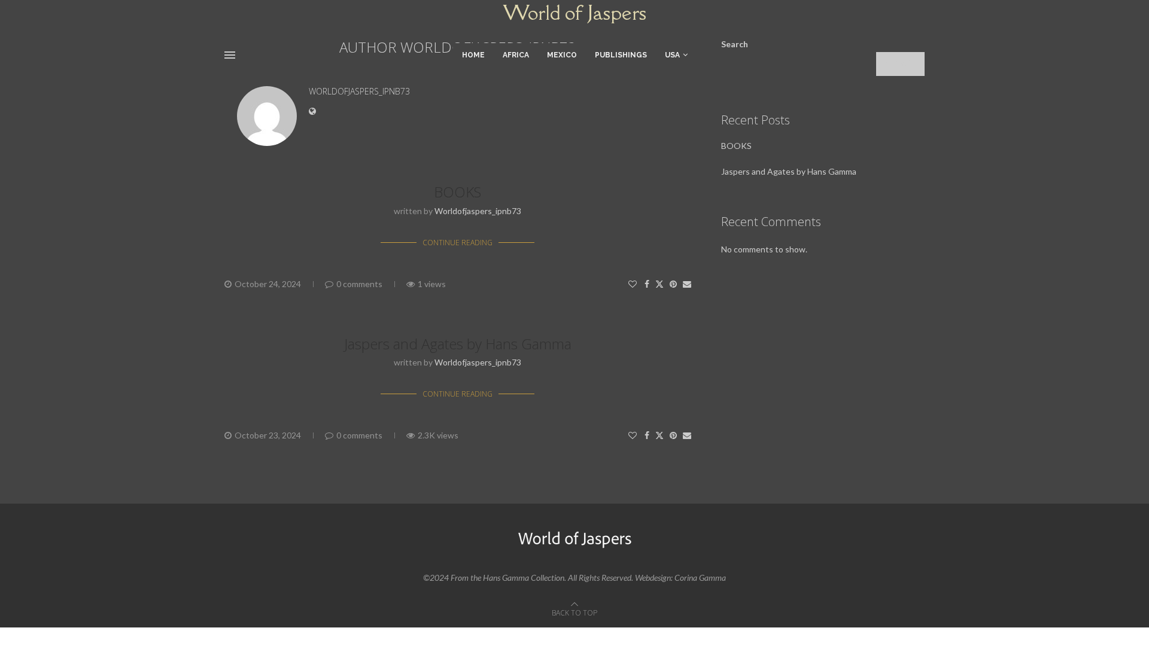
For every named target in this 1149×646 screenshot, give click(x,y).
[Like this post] (632, 284)
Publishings (621, 55)
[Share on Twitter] (659, 284)
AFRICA (516, 55)
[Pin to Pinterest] (673, 284)
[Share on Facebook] (647, 284)
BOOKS (457, 192)
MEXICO (562, 55)
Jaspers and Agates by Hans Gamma (458, 344)
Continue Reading (457, 242)
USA (672, 55)
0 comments (359, 284)
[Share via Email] (687, 284)
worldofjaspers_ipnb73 (359, 91)
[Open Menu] (229, 55)
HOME (473, 55)
